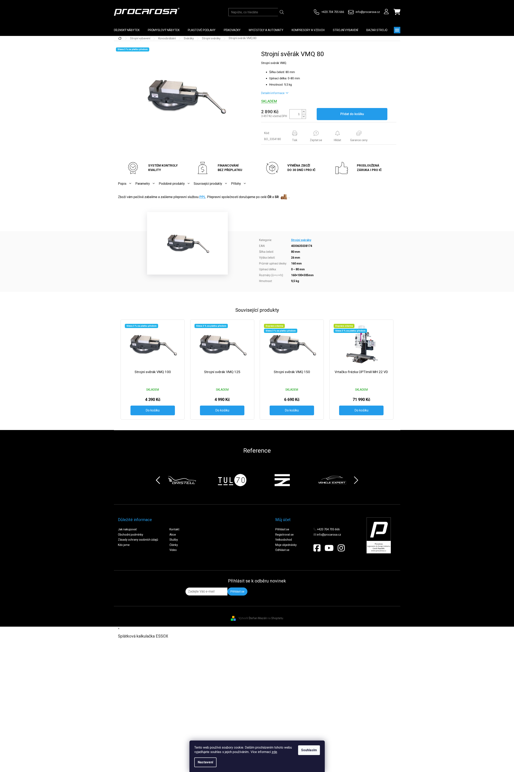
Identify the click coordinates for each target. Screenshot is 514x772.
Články (173, 544)
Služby (173, 539)
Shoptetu (277, 618)
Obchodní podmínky (130, 534)
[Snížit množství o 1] (304, 116)
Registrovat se (284, 534)
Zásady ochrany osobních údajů (138, 539)
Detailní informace (273, 93)
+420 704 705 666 (332, 12)
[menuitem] (127, 30)
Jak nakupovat (127, 529)
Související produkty (208, 184)
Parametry (142, 184)
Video (173, 550)
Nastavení (205, 762)
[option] (182, 480)
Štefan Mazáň (258, 618)
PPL (202, 197)
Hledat (282, 12)
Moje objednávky (286, 544)
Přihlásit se (282, 529)
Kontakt (174, 529)
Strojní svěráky (301, 240)
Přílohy (236, 184)
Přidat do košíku (352, 114)
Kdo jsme (124, 544)
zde (274, 752)
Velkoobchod (283, 539)
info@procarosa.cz (368, 12)
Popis (122, 184)
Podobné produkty (172, 184)
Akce (172, 534)
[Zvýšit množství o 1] (304, 111)
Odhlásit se (282, 550)
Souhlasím (309, 750)
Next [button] (356, 480)
